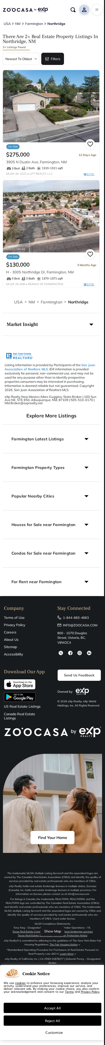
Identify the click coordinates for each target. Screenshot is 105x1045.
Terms (69, 991)
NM (32, 302)
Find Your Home (52, 837)
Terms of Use (14, 618)
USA (18, 302)
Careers (10, 632)
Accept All (52, 1007)
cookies (20, 983)
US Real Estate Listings (22, 706)
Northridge (78, 302)
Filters (55, 59)
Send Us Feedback (79, 675)
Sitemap (10, 647)
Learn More (67, 953)
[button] (51, 324)
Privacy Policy (14, 625)
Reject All (52, 1020)
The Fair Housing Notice (64, 944)
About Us (11, 639)
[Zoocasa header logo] (25, 9)
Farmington (51, 302)
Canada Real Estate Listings (19, 716)
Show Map (52, 931)
